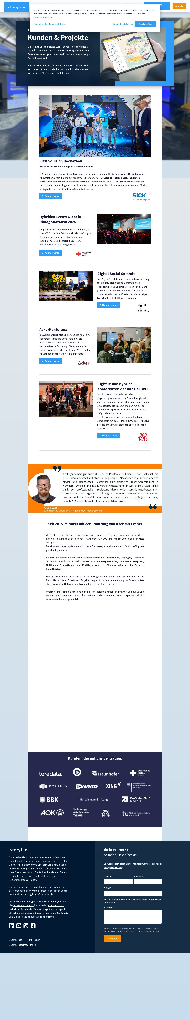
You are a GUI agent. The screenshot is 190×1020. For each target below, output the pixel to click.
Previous (32, 488)
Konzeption (51, 901)
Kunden (16, 876)
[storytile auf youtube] (19, 926)
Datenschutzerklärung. (150, 931)
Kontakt (179, 6)
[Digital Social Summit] (66, 286)
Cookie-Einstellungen (123, 24)
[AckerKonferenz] (124, 344)
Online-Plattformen (23, 905)
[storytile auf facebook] (33, 926)
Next (157, 488)
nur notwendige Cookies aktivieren (50, 24)
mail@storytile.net (113, 867)
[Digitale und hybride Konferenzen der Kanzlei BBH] (66, 399)
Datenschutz (15, 939)
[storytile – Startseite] (16, 7)
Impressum (34, 939)
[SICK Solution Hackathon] (95, 126)
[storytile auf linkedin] (11, 926)
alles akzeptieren (145, 24)
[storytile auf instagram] (26, 926)
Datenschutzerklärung (44, 17)
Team (44, 864)
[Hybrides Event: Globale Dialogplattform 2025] (124, 229)
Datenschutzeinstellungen (22, 944)
